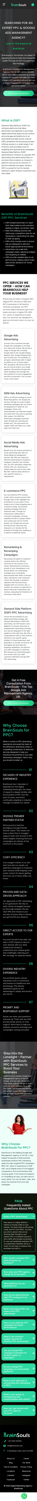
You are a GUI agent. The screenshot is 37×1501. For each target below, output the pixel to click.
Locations (11, 1471)
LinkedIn (10, 1475)
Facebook (11, 1480)
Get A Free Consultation (18, 93)
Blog (11, 1463)
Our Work (26, 1463)
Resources (26, 1471)
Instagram (26, 1475)
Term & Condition (11, 1467)
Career (26, 1458)
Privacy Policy (26, 1467)
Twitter (26, 1480)
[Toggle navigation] (4, 4)
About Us (11, 1458)
